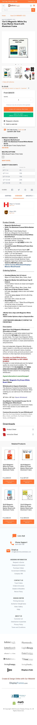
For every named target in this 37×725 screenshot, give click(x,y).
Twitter (12, 717)
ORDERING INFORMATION (18, 559)
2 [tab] (18, 64)
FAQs (18, 609)
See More (5, 147)
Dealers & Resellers (18, 588)
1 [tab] (16, 64)
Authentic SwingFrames (18, 604)
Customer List (18, 619)
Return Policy (18, 591)
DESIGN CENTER (18, 598)
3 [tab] (21, 64)
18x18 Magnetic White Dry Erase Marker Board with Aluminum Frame (9, 507)
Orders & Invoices (18, 586)
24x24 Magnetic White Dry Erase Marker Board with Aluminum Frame (26, 507)
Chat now (21, 129)
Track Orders (18, 583)
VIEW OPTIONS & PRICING (9, 482)
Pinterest (18, 717)
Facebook (5, 717)
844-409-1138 (12, 1)
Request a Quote (18, 562)
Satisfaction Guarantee (18, 621)
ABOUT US (18, 616)
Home (4, 15)
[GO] (33, 10)
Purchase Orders (18, 568)
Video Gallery (18, 606)
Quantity (6, 96)
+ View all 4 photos (8, 82)
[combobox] (18, 10)
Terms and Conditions (18, 627)
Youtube (32, 717)
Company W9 (18, 573)
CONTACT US (18, 580)
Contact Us (31, 1)
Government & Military (18, 571)
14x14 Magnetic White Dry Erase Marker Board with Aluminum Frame (9, 467)
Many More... (6, 160)
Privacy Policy (18, 624)
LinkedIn (25, 717)
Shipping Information (18, 565)
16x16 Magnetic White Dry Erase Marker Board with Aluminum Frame (26, 467)
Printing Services (18, 601)
